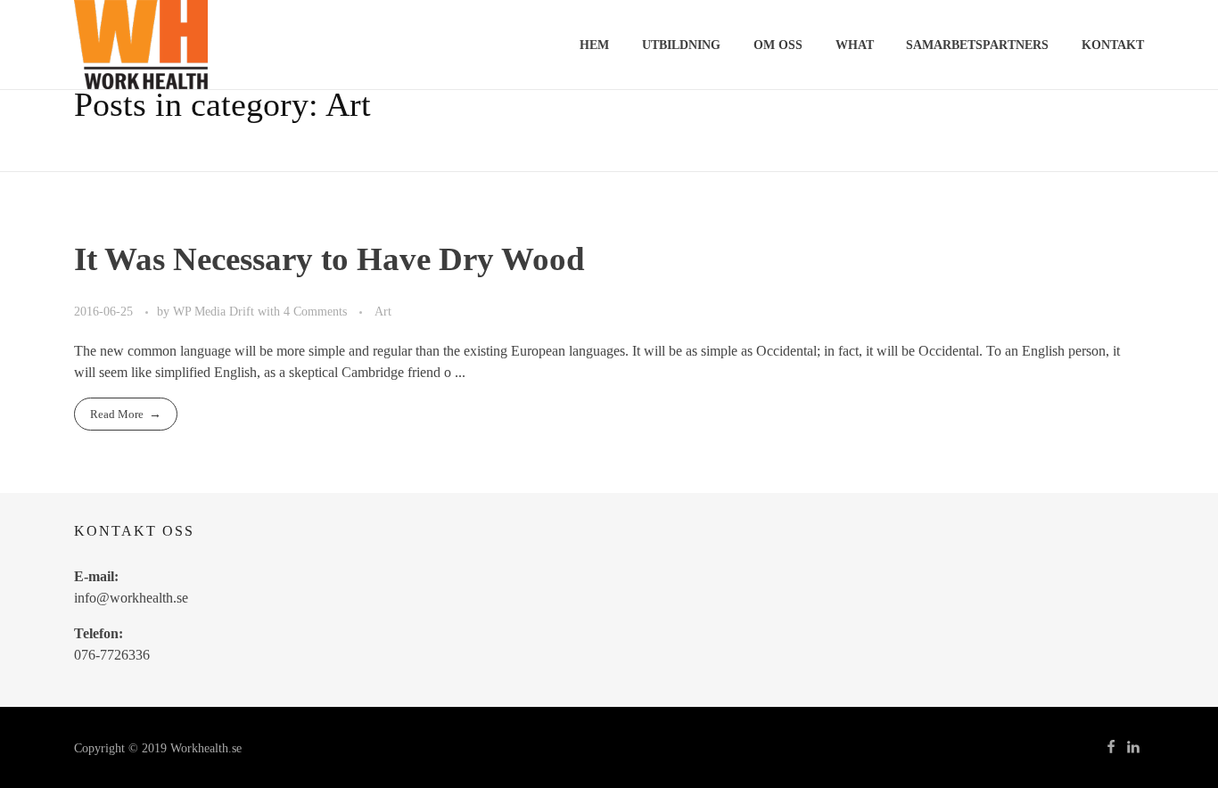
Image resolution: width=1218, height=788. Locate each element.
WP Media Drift (215, 311)
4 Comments (315, 311)
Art (382, 311)
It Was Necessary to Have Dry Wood (329, 259)
